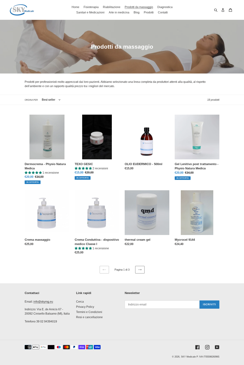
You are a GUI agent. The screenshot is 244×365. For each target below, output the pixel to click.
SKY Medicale (188, 356)
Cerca (80, 301)
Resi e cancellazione (89, 317)
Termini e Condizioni (89, 311)
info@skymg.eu (43, 301)
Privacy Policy (85, 306)
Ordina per (31, 100)
